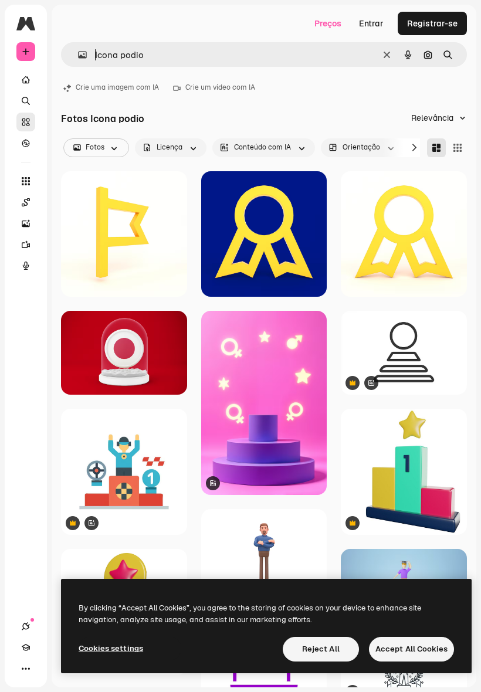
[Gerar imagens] (25, 223)
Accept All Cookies (411, 649)
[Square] (457, 147)
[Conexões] (25, 626)
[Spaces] (25, 202)
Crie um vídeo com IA (220, 87)
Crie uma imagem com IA (117, 87)
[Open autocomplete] (78, 54)
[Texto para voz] (25, 265)
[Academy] (25, 647)
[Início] (25, 79)
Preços (327, 23)
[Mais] (25, 668)
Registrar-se (432, 23)
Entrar (371, 23)
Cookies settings (111, 648)
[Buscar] (25, 100)
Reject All (321, 649)
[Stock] (25, 122)
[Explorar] (25, 143)
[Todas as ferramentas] (25, 181)
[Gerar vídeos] (25, 244)
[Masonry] (436, 147)
